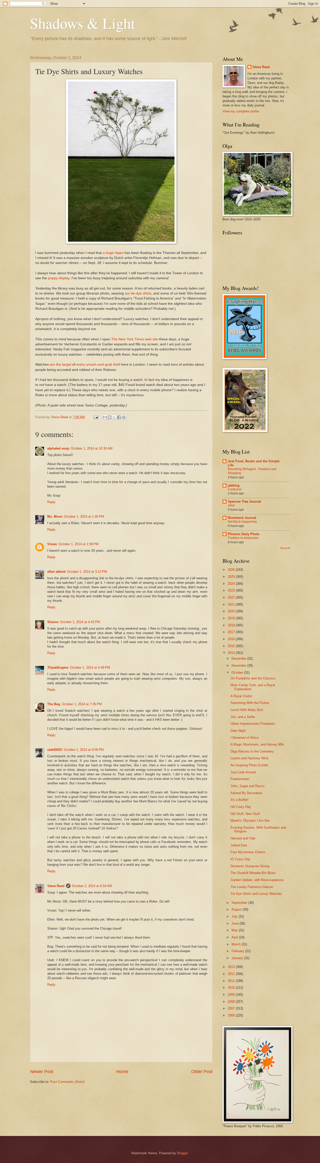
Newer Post (41, 1071)
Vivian (52, 544)
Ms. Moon (54, 516)
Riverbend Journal (242, 518)
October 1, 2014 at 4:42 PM (80, 622)
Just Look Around (243, 772)
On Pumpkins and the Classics (253, 678)
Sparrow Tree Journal (244, 501)
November (239, 665)
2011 (232, 981)
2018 (232, 625)
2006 (232, 1015)
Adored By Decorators (246, 793)
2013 (232, 967)
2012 (232, 974)
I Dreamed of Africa (244, 738)
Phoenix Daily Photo (244, 534)
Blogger (182, 1153)
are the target (60, 364)
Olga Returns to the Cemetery (252, 751)
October (238, 672)
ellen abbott (56, 571)
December (239, 658)
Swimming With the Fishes (249, 703)
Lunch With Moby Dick (246, 710)
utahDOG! (54, 750)
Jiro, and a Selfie (242, 717)
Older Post (201, 1071)
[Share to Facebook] (119, 417)
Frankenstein (239, 779)
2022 (232, 597)
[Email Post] (95, 417)
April (235, 937)
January (238, 958)
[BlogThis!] (109, 417)
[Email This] (104, 417)
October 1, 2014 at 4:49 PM (90, 667)
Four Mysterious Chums (247, 852)
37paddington (57, 667)
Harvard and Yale (242, 838)
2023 (232, 590)
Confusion (235, 489)
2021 (232, 604)
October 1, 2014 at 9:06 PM (84, 750)
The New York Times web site (134, 339)
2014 (232, 653)
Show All (285, 548)
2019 (232, 618)
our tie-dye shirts (138, 293)
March (237, 944)
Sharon (52, 622)
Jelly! (231, 505)
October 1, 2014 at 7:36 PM (82, 704)
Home (122, 1071)
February (238, 951)
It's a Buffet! (239, 800)
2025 (232, 576)
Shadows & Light (82, 23)
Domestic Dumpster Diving (249, 866)
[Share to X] (114, 417)
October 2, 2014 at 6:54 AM (92, 886)
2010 (232, 987)
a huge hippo (113, 253)
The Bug (53, 704)
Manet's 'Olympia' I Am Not (250, 820)
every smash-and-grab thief (98, 364)
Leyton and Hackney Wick (249, 758)
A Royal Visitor (241, 696)
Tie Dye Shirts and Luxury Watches (256, 894)
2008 (232, 1001)
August (237, 909)
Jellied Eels (238, 845)
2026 (232, 569)
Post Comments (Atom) (67, 1082)
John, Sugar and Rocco (247, 786)
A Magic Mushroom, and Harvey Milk (257, 744)
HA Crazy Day (240, 807)
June (236, 923)
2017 (232, 632)
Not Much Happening (242, 521)
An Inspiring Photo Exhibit (249, 765)
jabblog (234, 485)
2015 (232, 646)
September (240, 903)
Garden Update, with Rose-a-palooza (257, 880)
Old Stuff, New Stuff (245, 814)
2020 (232, 611)
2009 (232, 994)
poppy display (59, 278)
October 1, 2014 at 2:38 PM (78, 544)
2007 (232, 1008)
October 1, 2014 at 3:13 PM (87, 571)
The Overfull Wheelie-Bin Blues (253, 873)
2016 (232, 639)
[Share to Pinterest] (123, 417)
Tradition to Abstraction (243, 538)
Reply (51, 502)
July (235, 916)
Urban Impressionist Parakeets (252, 723)
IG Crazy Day (240, 859)
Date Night (238, 731)
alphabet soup (58, 448)
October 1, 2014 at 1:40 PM (84, 516)
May (235, 930)
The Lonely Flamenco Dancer (251, 887)
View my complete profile (240, 111)
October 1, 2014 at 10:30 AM (91, 448)
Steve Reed (55, 886)
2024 (232, 584)
